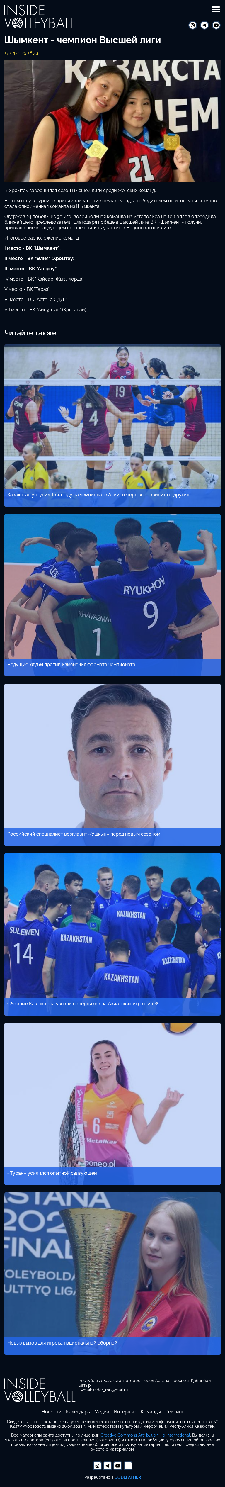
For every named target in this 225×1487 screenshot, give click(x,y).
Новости (52, 1412)
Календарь (78, 1412)
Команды (151, 1412)
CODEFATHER (128, 1477)
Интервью (125, 1412)
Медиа (101, 1412)
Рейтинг (174, 1412)
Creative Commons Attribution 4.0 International (145, 1435)
